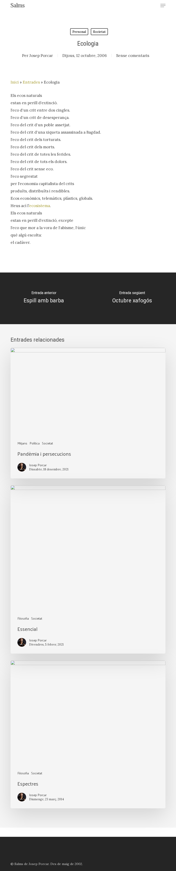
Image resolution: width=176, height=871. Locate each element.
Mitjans (22, 443)
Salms (18, 5)
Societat (99, 32)
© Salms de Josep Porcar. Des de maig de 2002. (47, 864)
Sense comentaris (132, 55)
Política (35, 443)
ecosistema (39, 205)
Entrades (31, 82)
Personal (79, 32)
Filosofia (23, 618)
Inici (15, 82)
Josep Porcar (41, 55)
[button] (162, 5)
